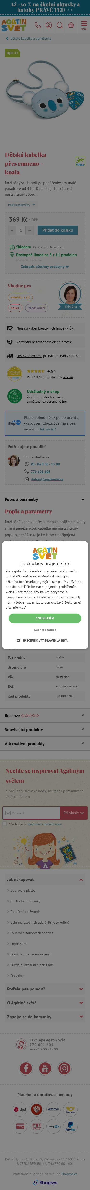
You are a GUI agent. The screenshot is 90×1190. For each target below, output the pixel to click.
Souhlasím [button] (45, 618)
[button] (45, 640)
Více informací (16, 608)
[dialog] (45, 595)
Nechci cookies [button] (45, 630)
